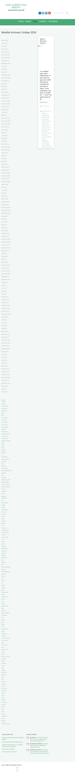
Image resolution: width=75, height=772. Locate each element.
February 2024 (5, 95)
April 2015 (4, 363)
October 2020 (5, 178)
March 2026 (4, 49)
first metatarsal (5, 571)
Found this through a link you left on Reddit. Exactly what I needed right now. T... (39, 739)
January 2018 (5, 268)
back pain (4, 512)
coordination (5, 537)
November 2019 (5, 210)
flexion (3, 576)
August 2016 (4, 317)
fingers (3, 569)
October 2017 (5, 276)
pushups (3, 672)
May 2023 (4, 115)
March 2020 (4, 199)
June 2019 (4, 222)
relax (2, 677)
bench (3, 516)
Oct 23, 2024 (45, 106)
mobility (3, 636)
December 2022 (5, 121)
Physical (3, 496)
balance (3, 514)
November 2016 (5, 308)
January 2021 (5, 170)
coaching (4, 528)
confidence (4, 422)
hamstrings (4, 592)
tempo (3, 493)
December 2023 (5, 101)
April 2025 (4, 72)
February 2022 (5, 144)
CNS (2, 415)
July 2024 (4, 83)
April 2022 (4, 141)
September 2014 (5, 383)
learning (3, 452)
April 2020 (4, 196)
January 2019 (5, 236)
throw (3, 707)
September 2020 (5, 181)
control (3, 535)
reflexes (3, 675)
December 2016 (5, 305)
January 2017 (5, 302)
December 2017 (5, 271)
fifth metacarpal (5, 567)
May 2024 (4, 86)
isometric (4, 615)
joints (3, 620)
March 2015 (4, 366)
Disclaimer (53, 21)
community (4, 418)
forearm (3, 580)
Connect (42, 21)
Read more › (44, 102)
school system (5, 484)
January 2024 (5, 98)
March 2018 (4, 262)
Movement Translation (8, 749)
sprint (3, 695)
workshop (4, 716)
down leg (3, 551)
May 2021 (4, 161)
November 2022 (5, 124)
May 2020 (4, 193)
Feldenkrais (4, 438)
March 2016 (4, 331)
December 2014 (5, 374)
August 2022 (4, 129)
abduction (4, 498)
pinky (2, 654)
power (3, 661)
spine (2, 693)
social (3, 489)
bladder (3, 521)
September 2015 (5, 348)
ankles (3, 505)
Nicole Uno (4, 645)
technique (4, 702)
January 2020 (5, 204)
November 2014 (5, 377)
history (3, 610)
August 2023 (4, 109)
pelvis (3, 652)
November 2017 (5, 274)
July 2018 (4, 253)
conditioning (4, 532)
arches (3, 507)
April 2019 (4, 227)
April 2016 (4, 328)
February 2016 (5, 334)
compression (5, 530)
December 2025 (5, 55)
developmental (5, 434)
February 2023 (5, 118)
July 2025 (4, 66)
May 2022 (4, 138)
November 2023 (5, 103)
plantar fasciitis (5, 656)
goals (3, 443)
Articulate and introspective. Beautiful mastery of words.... (39, 745)
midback (3, 633)
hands (3, 594)
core (2, 539)
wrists (3, 718)
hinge (2, 603)
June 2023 (4, 112)
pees (2, 647)
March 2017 (4, 297)
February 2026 (5, 52)
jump (2, 622)
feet (2, 564)
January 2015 (5, 371)
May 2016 (4, 325)
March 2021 (4, 164)
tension (3, 704)
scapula (3, 684)
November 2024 (5, 78)
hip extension (5, 606)
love (2, 454)
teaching (3, 491)
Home (21, 21)
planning (3, 473)
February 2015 (5, 369)
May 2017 (4, 291)
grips (2, 590)
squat (3, 698)
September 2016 (5, 314)
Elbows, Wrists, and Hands (9, 751)
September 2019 (5, 213)
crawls (3, 541)
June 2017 (4, 288)
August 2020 (4, 184)
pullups (3, 670)
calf (2, 525)
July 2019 (4, 219)
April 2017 (4, 294)
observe (3, 461)
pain (2, 463)
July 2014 (4, 389)
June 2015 (4, 357)
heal (2, 447)
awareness (4, 408)
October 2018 (5, 245)
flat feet (3, 574)
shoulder (3, 691)
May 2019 (4, 224)
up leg (3, 714)
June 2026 (4, 43)
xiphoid (3, 721)
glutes (3, 585)
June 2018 (4, 256)
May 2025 (4, 69)
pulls (2, 668)
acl (2, 500)
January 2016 (5, 337)
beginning (4, 411)
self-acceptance (5, 486)
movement (4, 640)
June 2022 (4, 135)
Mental (3, 400)
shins (2, 686)
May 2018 (4, 259)
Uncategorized (5, 723)
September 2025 (5, 63)
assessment (4, 406)
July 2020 (4, 187)
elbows (3, 555)
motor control (5, 459)
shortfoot (4, 688)
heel (2, 601)
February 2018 (5, 265)
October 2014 (5, 380)
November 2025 (5, 57)
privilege (3, 477)
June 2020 (4, 190)
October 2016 (5, 311)
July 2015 (4, 354)
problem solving (5, 479)
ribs (2, 679)
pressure (3, 663)
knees (3, 624)
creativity (3, 429)
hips (2, 608)
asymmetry (4, 509)
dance (3, 544)
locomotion (4, 629)
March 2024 (4, 92)
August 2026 (4, 40)
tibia (2, 709)
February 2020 (5, 201)
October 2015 (5, 345)
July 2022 (4, 132)
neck (2, 642)
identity (3, 450)
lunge (2, 631)
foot (2, 578)
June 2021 (4, 158)
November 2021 (5, 147)
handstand (4, 597)
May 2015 (4, 360)
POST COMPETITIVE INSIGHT (16, 6)
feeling (3, 562)
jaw (2, 617)
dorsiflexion (4, 548)
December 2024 (5, 75)
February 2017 (5, 299)
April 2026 (4, 46)
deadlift (3, 546)
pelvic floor (4, 649)
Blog (35, 21)
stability (3, 700)
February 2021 (5, 167)
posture (3, 658)
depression (4, 431)
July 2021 (4, 155)
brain (2, 413)
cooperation (4, 427)
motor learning (5, 638)
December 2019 (5, 207)
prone (3, 665)
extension (4, 558)
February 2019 (5, 233)
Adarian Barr (4, 502)
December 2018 (5, 239)
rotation (3, 681)
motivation (4, 457)
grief (2, 445)
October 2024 (5, 80)
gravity (3, 587)
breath (3, 523)
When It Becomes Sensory (43, 41)
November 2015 (5, 343)
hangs (3, 599)
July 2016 (4, 320)
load (2, 626)
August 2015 (4, 351)
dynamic (3, 553)
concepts (4, 420)
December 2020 (5, 173)
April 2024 (4, 89)
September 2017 (5, 279)
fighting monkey (5, 441)
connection (4, 424)
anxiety (3, 404)
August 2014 (4, 386)
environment (4, 436)
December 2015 (5, 340)
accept (3, 401)
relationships (5, 482)
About (28, 21)
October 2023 (5, 106)
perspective (4, 468)
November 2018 (5, 242)
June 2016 (4, 322)
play (2, 475)
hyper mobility (5, 613)
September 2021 (5, 150)
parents (3, 466)
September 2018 (5, 248)
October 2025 (5, 60)
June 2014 (4, 392)
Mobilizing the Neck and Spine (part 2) (12, 742)
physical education (6, 470)
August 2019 (4, 216)
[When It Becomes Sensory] (46, 57)
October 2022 (5, 127)
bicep (2, 519)
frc (2, 583)
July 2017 (4, 285)
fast (2, 560)
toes (2, 711)
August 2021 (4, 153)
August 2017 (4, 282)
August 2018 (4, 250)
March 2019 (4, 230)
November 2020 (5, 176)
